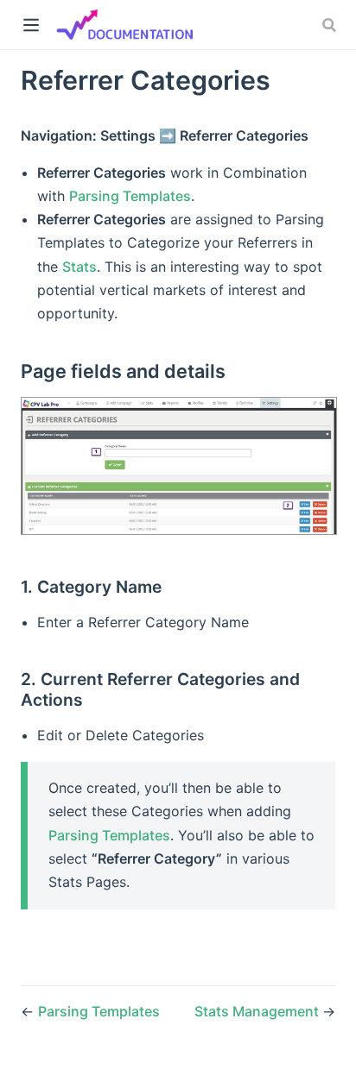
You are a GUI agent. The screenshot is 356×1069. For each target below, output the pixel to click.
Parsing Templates (130, 195)
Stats (79, 266)
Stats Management (258, 1011)
